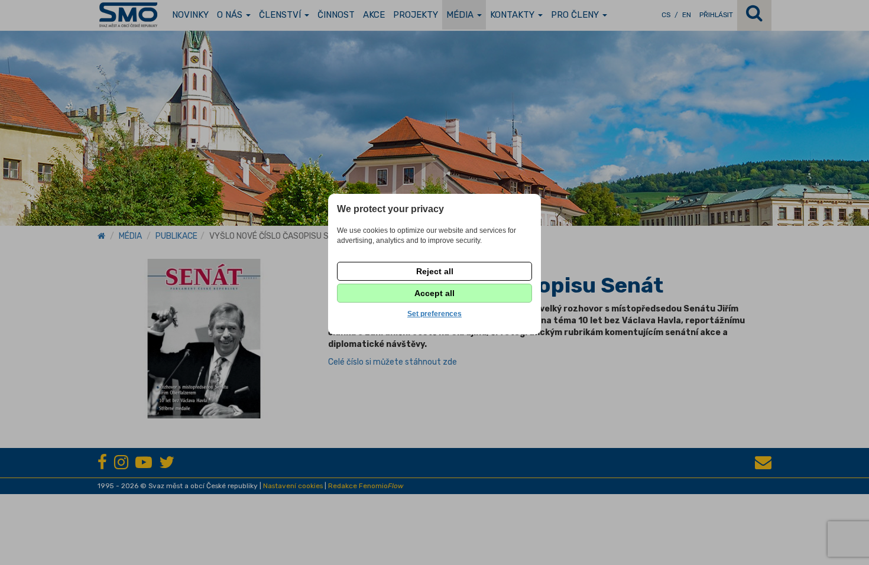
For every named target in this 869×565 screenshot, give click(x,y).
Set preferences (434, 314)
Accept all (434, 293)
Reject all (434, 271)
